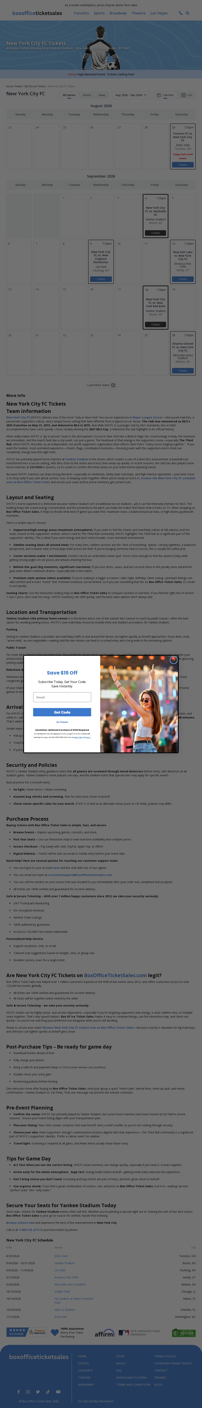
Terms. (88, 737)
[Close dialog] (173, 660)
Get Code (62, 712)
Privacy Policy (78, 737)
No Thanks (62, 722)
